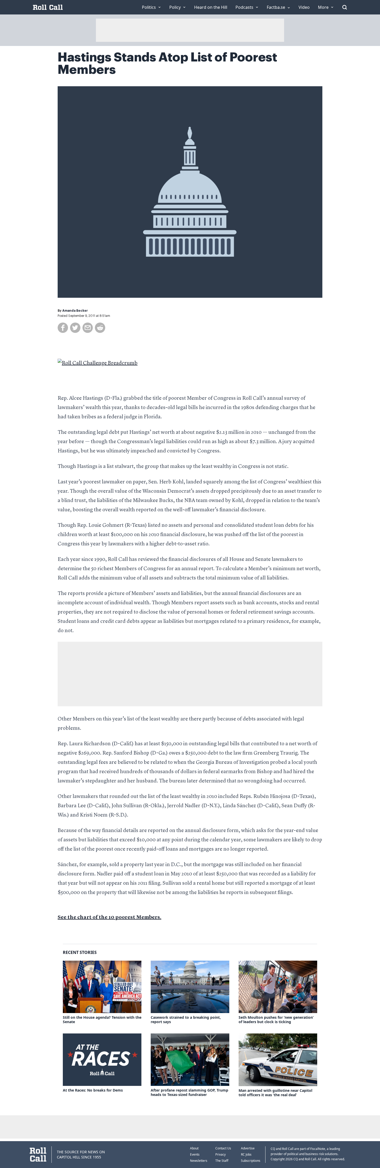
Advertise (248, 1148)
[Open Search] (344, 7)
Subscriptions (250, 1160)
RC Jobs (246, 1154)
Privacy (220, 1154)
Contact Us (223, 1148)
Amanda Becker (75, 310)
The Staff (221, 1160)
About (194, 1148)
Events (195, 1154)
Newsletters (198, 1160)
